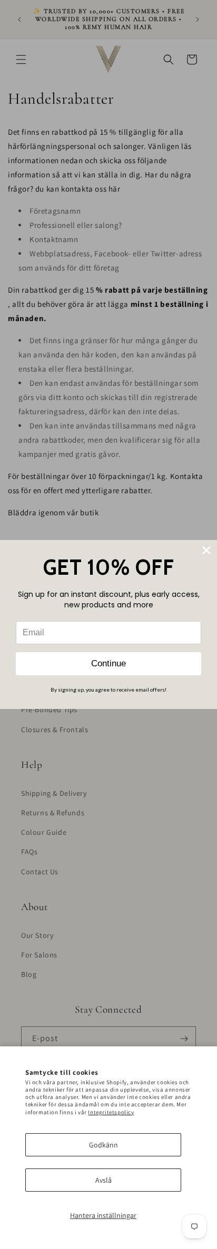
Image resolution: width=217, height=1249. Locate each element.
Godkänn (103, 1145)
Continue (108, 663)
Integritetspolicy (111, 1112)
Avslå (103, 1180)
